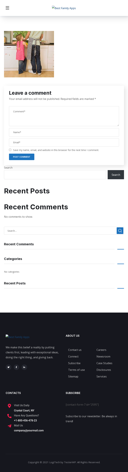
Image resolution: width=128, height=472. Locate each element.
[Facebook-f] (16, 367)
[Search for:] (64, 231)
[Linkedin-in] (24, 367)
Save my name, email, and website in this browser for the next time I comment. (56, 150)
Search (8, 167)
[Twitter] (8, 367)
